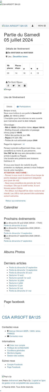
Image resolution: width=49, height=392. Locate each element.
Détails (9, 106)
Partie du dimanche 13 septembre (18, 233)
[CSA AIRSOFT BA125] (14, 25)
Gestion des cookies (15, 355)
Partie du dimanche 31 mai (20, 290)
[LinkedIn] (19, 85)
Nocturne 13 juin (16, 285)
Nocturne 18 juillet (16, 280)
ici (24, 144)
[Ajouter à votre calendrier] (24, 85)
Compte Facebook (14, 364)
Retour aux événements (15, 200)
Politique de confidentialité (18, 347)
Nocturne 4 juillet (16, 283)
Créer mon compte (17, 345)
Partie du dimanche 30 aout (15, 225)
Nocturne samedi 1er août (20, 277)
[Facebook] (8, 85)
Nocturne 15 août (16, 275)
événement (13, 380)
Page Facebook (13, 367)
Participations (25, 106)
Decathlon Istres (20, 56)
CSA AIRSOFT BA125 (21, 317)
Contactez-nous (16, 336)
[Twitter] (13, 85)
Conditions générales (16, 350)
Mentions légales (14, 353)
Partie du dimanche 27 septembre (18, 241)
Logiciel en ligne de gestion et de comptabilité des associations (23, 381)
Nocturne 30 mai (16, 288)
